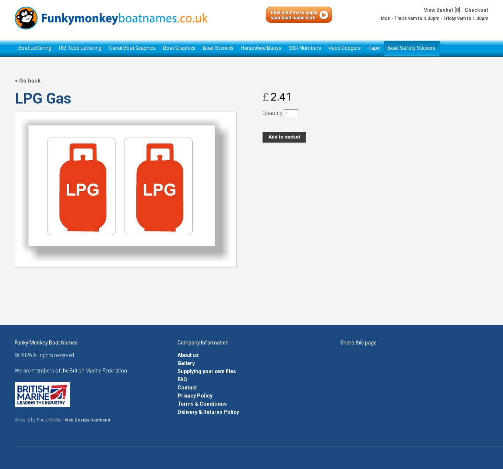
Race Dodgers (344, 48)
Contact (187, 388)
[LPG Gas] (126, 258)
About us (188, 355)
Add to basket (284, 137)
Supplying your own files (206, 371)
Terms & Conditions (202, 404)
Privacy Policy (194, 396)
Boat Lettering (35, 48)
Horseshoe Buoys (261, 48)
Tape (374, 48)
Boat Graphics (179, 48)
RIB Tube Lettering (80, 48)
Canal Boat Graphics (132, 48)
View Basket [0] (442, 10)
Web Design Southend (87, 420)
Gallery (186, 363)
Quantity (272, 113)
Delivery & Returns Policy (208, 412)
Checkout (476, 10)
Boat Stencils (218, 48)
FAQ (182, 379)
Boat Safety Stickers (412, 48)
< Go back (28, 80)
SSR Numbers (305, 48)
